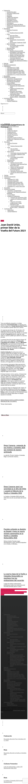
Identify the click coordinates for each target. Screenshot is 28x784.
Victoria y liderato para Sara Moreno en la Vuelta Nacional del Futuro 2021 (14, 589)
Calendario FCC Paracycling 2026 (16, 74)
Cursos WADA (11, 83)
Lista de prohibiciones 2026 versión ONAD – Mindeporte (18, 96)
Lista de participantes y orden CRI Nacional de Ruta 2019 (13, 767)
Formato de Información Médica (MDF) (18, 173)
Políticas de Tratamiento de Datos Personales (15, 139)
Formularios (10, 23)
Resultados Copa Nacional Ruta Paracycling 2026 (17, 53)
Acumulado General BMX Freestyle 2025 (17, 46)
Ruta (8, 31)
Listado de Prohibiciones (14, 84)
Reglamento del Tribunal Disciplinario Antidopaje (13, 81)
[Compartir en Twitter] (15, 318)
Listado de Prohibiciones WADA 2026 (18, 199)
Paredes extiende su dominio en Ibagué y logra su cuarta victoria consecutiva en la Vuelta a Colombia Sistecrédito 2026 (15, 533)
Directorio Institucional (13, 13)
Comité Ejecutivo (11, 12)
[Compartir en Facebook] (15, 316)
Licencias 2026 (8, 98)
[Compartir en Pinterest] (15, 319)
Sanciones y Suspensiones (14, 78)
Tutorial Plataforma (12, 101)
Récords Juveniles (15, 37)
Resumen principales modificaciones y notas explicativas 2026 (16, 93)
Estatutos (9, 16)
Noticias (6, 63)
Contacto (9, 14)
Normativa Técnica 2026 (16, 59)
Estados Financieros (12, 21)
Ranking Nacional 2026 (16, 33)
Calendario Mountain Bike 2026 (15, 71)
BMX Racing (10, 38)
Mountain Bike (11, 48)
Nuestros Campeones (10, 65)
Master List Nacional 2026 (17, 55)
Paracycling (10, 49)
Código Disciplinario (12, 17)
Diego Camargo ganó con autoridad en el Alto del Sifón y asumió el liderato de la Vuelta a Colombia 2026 (15, 490)
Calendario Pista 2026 (13, 69)
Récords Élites (14, 35)
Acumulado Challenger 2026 (18, 42)
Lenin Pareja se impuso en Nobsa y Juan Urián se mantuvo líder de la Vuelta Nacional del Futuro (14, 593)
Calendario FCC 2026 (13, 67)
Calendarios (7, 66)
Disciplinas (7, 28)
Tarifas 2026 (10, 99)
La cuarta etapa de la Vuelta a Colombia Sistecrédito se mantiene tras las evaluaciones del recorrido (15, 577)
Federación (7, 10)
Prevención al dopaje (9, 77)
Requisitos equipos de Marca (15, 24)
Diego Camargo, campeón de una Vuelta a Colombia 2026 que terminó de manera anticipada (15, 448)
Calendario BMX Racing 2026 (15, 70)
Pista (8, 34)
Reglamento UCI (11, 19)
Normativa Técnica (12, 20)
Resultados (7, 76)
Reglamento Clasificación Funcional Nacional (17, 57)
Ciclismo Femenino (12, 30)
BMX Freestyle (11, 44)
